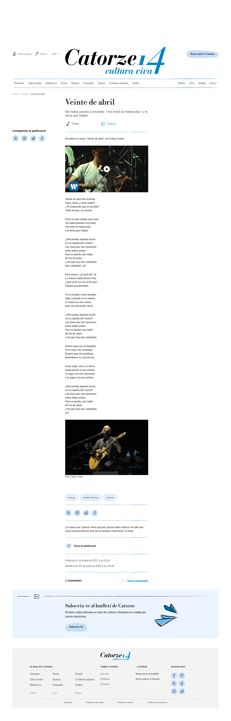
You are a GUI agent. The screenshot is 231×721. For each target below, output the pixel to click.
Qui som (104, 673)
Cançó (71, 497)
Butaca (75, 83)
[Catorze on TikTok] (182, 683)
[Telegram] (33, 138)
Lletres (110, 497)
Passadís (88, 83)
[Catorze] (115, 659)
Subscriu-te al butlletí (147, 673)
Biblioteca (51, 83)
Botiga (202, 83)
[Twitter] (15, 138)
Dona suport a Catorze (148, 679)
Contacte (104, 684)
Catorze (16, 94)
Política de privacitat (94, 702)
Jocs (191, 83)
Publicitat (104, 679)
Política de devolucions (157, 702)
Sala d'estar (34, 83)
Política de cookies (125, 702)
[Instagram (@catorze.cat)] (182, 675)
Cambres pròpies (118, 83)
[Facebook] (42, 138)
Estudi (101, 83)
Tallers (181, 83)
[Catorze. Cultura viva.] (174, 675)
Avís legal (68, 702)
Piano (64, 83)
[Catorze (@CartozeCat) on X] (174, 683)
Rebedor (19, 83)
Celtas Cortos (91, 497)
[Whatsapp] (24, 138)
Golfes (136, 83)
